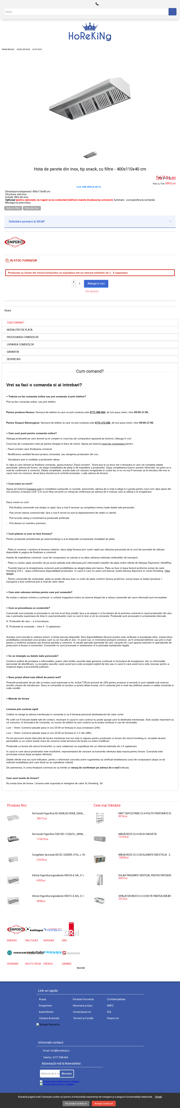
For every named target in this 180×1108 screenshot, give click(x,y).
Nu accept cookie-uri (76, 1103)
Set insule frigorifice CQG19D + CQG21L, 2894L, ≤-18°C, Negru (59, 834)
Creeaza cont (34, 488)
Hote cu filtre (13, 208)
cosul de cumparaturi (114, 443)
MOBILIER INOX (23, 49)
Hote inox (37, 49)
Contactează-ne (82, 1012)
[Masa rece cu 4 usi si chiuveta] (100, 839)
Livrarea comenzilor (20, 344)
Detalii (158, 1096)
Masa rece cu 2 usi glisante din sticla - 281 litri (145, 854)
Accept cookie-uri (104, 1103)
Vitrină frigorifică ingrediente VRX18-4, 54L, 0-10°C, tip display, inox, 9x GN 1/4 (59, 875)
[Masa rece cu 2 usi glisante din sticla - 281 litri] (100, 859)
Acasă (42, 999)
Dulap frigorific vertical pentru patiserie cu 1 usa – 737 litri (145, 875)
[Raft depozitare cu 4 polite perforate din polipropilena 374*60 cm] (100, 818)
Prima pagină (8, 49)
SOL (109, 1012)
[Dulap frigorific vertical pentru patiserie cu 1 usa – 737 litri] (100, 880)
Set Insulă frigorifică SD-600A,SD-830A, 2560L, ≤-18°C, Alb (59, 813)
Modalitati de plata (20, 329)
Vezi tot (81, 968)
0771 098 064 (60, 1057)
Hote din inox (32, 208)
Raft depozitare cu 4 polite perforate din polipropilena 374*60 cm (145, 813)
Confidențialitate (116, 999)
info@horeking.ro (60, 1050)
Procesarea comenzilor (22, 337)
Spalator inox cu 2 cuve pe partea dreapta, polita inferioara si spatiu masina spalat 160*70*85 (145, 896)
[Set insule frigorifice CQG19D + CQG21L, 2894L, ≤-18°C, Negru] (13, 839)
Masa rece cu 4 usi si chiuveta (137, 834)
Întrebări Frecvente (83, 999)
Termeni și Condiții (83, 1018)
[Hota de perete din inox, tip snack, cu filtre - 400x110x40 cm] (90, 141)
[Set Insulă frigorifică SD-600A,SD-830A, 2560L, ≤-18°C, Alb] (13, 818)
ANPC (110, 1005)
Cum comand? (15, 322)
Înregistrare (45, 1005)
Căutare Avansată (49, 1018)
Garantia (13, 351)
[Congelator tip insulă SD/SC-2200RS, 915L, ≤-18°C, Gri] (13, 859)
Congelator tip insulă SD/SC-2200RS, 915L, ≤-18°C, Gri (59, 854)
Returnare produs (82, 1005)
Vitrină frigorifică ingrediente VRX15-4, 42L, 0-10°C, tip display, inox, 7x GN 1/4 (59, 896)
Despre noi (13, 359)
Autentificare (46, 1012)
